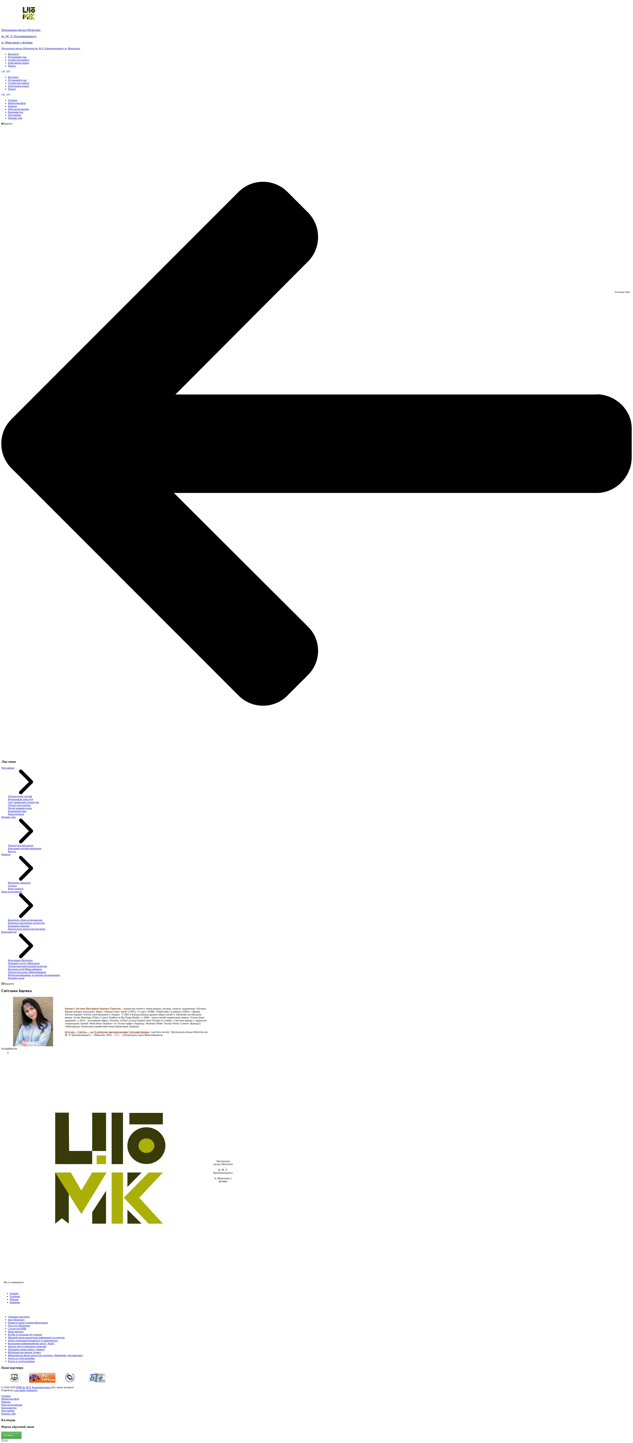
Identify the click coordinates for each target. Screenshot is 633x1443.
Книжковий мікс (17, 811)
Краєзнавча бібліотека (20, 960)
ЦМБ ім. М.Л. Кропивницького (33, 1387)
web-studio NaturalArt (25, 1390)
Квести (12, 851)
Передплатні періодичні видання (26, 929)
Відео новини (15, 888)
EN (8, 71)
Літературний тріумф (20, 796)
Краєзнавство (9, 931)
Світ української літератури (23, 802)
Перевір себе (8, 817)
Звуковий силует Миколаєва (24, 963)
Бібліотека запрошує (19, 882)
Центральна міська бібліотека (20, 30)
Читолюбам (7, 768)
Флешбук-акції (16, 978)
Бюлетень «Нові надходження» (25, 920)
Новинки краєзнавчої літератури (26, 923)
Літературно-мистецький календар (27, 966)
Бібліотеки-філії (10, 1398)
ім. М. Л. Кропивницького (19, 36)
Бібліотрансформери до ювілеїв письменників (34, 975)
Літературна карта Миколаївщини (27, 972)
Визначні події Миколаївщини (25, 969)
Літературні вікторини (20, 845)
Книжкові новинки (19, 926)
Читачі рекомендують (20, 808)
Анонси (12, 885)
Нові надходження (11, 891)
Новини (5, 854)
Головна (6, 1396)
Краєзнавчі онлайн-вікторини (24, 848)
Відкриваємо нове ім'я (20, 799)
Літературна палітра (19, 805)
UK (3, 71)
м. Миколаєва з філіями (16, 42)
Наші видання (16, 814)
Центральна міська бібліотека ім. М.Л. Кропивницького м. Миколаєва (40, 48)
